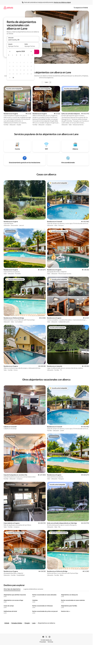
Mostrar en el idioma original (62, 2)
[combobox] (23, 40)
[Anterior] (42, 82)
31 (13, 77)
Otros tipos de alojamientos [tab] (12, 589)
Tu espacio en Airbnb (81, 8)
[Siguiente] (50, 82)
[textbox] (14, 46)
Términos (50, 642)
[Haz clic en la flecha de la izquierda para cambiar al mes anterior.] (9, 51)
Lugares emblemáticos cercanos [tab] (33, 589)
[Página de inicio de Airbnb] (8, 8)
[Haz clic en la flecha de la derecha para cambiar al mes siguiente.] (31, 51)
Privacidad (43, 642)
